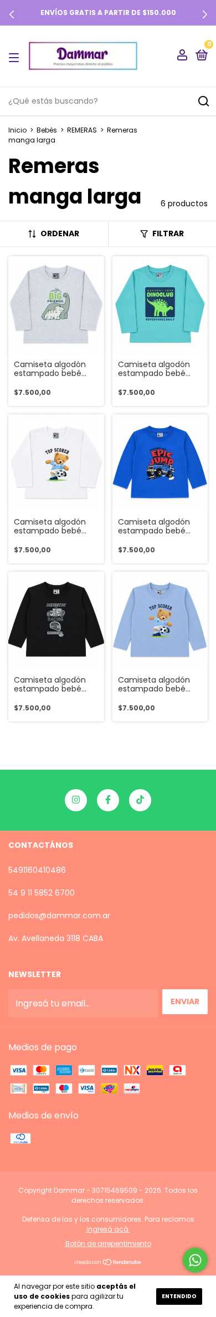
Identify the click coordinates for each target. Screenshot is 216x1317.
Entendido (179, 1296)
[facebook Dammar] (108, 800)
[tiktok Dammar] (140, 800)
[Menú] (15, 56)
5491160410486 (37, 870)
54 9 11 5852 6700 (41, 892)
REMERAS (82, 130)
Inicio (17, 130)
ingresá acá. (108, 1229)
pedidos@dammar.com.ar (59, 915)
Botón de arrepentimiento (108, 1243)
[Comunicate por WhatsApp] (195, 1260)
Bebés (47, 130)
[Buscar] (203, 101)
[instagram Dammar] (76, 800)
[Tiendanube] (108, 1263)
